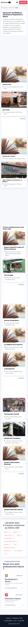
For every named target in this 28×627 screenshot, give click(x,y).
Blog (21, 618)
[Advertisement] (14, 51)
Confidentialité (8, 620)
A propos (8, 618)
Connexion (23, 2)
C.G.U (15, 620)
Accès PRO (21, 620)
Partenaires (15, 618)
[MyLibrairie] (7, 2)
